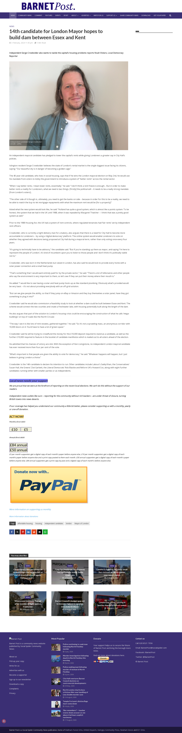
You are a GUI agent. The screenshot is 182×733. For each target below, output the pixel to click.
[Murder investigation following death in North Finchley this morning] (55, 658)
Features (48, 15)
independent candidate (54, 523)
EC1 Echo (141, 730)
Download (146, 15)
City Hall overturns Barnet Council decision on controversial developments (74, 680)
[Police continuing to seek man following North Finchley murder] (55, 647)
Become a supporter (18, 675)
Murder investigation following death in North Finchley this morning (76, 658)
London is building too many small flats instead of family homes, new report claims (112, 572)
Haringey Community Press (108, 730)
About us (13, 656)
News (13, 15)
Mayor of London (82, 523)
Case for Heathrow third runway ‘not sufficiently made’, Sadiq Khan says (70, 572)
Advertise (85, 15)
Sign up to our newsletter (20, 679)
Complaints (14, 688)
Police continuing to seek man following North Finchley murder (75, 646)
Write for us (98, 15)
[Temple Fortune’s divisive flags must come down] (55, 704)
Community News (24, 15)
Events (57, 15)
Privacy (12, 693)
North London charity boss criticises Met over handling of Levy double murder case (75, 692)
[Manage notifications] (4, 721)
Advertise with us (16, 670)
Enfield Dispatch (90, 730)
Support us (110, 15)
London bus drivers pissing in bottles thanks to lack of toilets (112, 603)
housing (39, 523)
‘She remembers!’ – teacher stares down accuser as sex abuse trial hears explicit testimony (74, 713)
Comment (38, 15)
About (74, 15)
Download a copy (16, 684)
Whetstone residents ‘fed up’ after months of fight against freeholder (27, 604)
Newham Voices (126, 730)
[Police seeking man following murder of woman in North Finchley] (55, 670)
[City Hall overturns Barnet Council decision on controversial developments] (55, 681)
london (69, 523)
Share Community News (129, 15)
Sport (66, 15)
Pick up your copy (16, 661)
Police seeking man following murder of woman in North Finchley (75, 669)
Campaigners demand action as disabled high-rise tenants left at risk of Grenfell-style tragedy (28, 572)
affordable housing (25, 523)
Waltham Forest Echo (74, 730)
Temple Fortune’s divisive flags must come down (75, 702)
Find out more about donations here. (109, 655)
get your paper (160, 15)
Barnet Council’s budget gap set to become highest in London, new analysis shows (70, 604)
